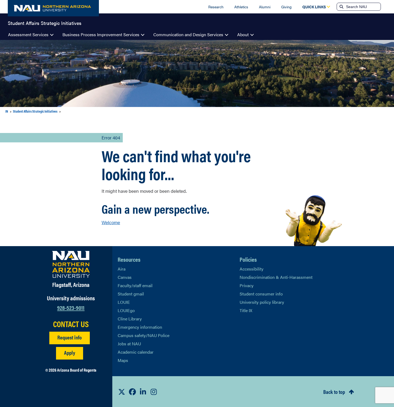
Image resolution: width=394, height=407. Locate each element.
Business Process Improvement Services (100, 34)
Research (216, 6)
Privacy (247, 285)
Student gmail (131, 293)
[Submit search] (341, 6)
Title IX (246, 310)
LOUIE (124, 302)
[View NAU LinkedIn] (143, 391)
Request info (69, 337)
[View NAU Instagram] (153, 391)
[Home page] (53, 8)
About (243, 34)
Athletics (241, 6)
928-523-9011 (70, 307)
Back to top (334, 391)
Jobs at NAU (129, 343)
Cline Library (130, 318)
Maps (123, 360)
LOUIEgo (126, 310)
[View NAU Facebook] (132, 391)
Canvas (125, 277)
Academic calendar (136, 351)
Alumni (264, 6)
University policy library (262, 302)
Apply (69, 352)
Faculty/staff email (135, 285)
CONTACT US (71, 324)
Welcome (111, 222)
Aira (121, 268)
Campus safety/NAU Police (143, 335)
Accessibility (251, 268)
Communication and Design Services (188, 34)
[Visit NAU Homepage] (71, 264)
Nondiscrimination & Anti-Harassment (276, 277)
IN (6, 111)
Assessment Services (28, 34)
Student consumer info (261, 293)
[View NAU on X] (121, 391)
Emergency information (140, 327)
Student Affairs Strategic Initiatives (44, 22)
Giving (286, 6)
